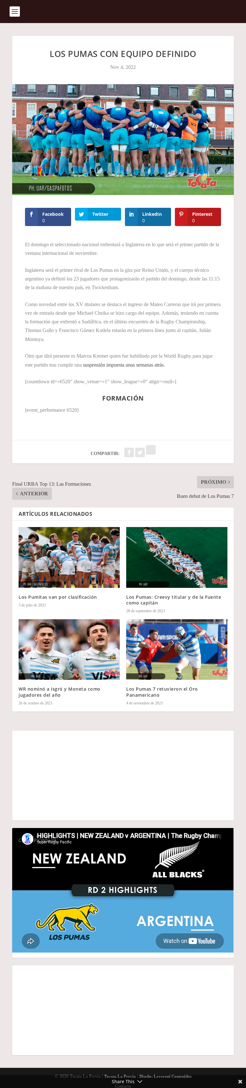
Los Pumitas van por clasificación (58, 597)
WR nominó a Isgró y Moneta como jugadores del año (60, 692)
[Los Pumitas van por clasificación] (69, 557)
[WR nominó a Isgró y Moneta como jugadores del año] (69, 649)
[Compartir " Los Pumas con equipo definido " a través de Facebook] (129, 453)
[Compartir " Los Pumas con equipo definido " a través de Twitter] (140, 453)
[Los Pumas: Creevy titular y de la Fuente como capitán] (176, 557)
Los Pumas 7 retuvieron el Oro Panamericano (162, 692)
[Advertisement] (123, 775)
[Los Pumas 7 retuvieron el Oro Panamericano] (176, 649)
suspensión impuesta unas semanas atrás (123, 365)
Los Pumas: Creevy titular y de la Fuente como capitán (173, 600)
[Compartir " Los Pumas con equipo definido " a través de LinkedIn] (151, 453)
